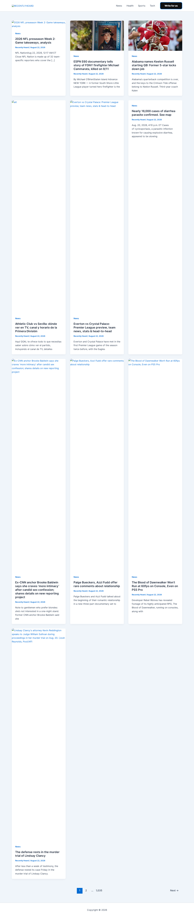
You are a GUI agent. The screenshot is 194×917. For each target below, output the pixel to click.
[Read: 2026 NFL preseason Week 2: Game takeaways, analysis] (39, 24)
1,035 (99, 890)
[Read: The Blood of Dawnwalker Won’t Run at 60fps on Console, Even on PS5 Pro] (155, 465)
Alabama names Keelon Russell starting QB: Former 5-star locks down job (154, 65)
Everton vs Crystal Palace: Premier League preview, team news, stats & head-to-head (94, 327)
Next (174, 890)
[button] (171, 5)
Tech (152, 5)
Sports (141, 5)
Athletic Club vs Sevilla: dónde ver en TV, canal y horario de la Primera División (36, 327)
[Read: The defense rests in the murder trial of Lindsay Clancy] (39, 734)
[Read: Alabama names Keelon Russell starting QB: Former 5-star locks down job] (155, 35)
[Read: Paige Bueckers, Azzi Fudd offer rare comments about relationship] (97, 465)
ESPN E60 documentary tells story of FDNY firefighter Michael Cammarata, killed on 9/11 (96, 65)
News (119, 5)
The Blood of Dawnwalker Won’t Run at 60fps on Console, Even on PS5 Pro (155, 586)
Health (130, 5)
